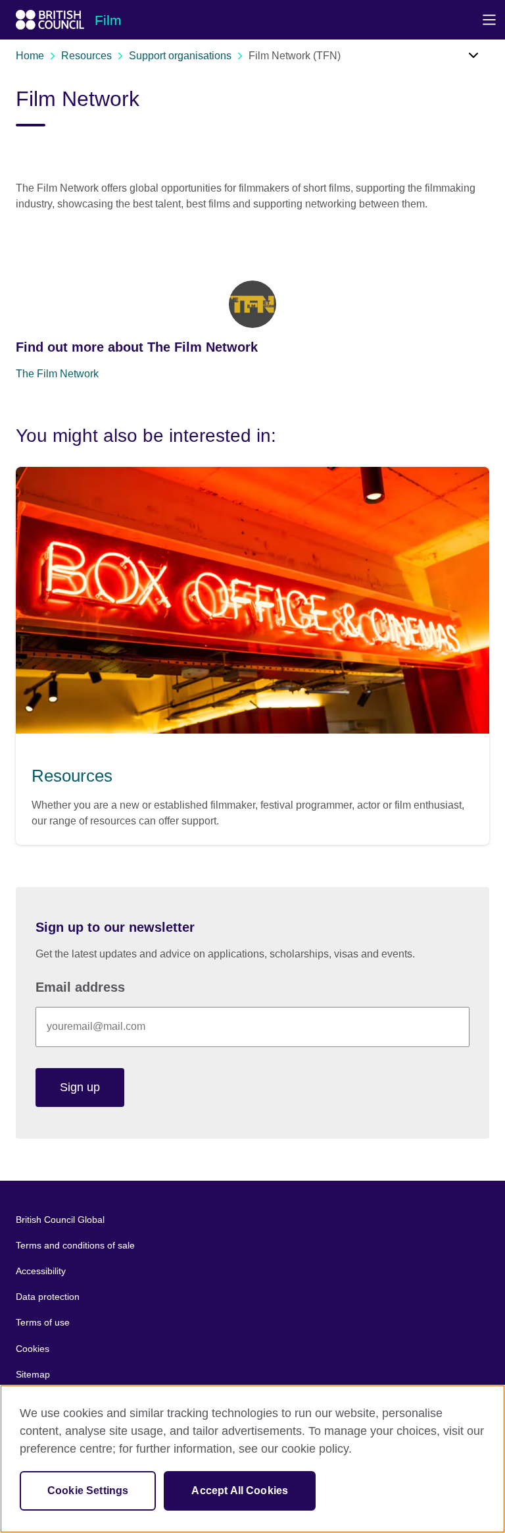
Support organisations (180, 55)
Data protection (48, 1296)
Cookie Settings (87, 1490)
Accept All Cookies (239, 1490)
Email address (80, 987)
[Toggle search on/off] (464, 59)
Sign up (80, 1087)
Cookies (32, 1348)
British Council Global (60, 1219)
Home (30, 55)
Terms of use (43, 1322)
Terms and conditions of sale (75, 1245)
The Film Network (57, 373)
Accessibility (41, 1271)
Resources (86, 55)
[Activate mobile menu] (489, 20)
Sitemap (33, 1374)
